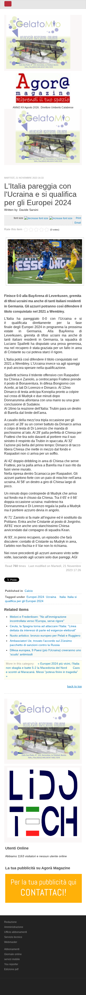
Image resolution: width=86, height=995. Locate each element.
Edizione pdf (11, 969)
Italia (62, 597)
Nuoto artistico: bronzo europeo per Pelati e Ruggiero (45, 635)
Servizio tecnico (13, 937)
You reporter (11, 964)
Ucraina (52, 597)
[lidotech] (43, 802)
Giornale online (13, 954)
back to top (74, 686)
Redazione (10, 922)
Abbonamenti (11, 949)
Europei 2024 (35, 597)
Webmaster (10, 942)
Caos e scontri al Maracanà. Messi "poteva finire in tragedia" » (43, 672)
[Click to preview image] (45, 261)
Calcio (29, 590)
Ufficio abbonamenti (15, 932)
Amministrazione (13, 927)
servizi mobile (12, 959)
